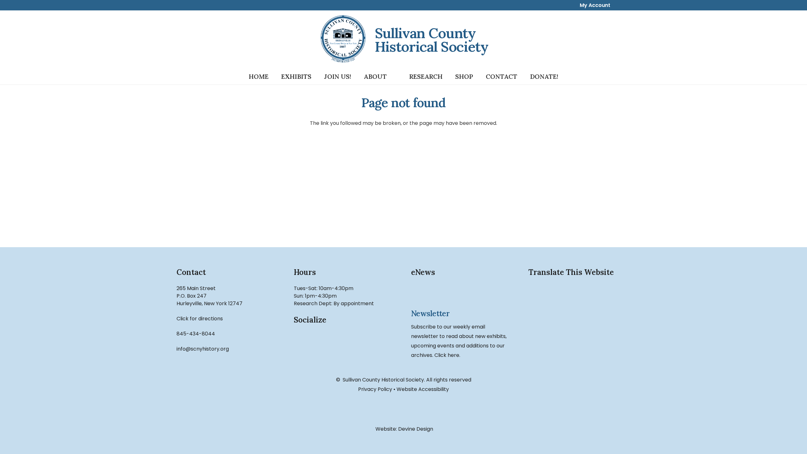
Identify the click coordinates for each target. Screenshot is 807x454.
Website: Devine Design (403, 429)
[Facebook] (308, 346)
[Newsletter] (462, 295)
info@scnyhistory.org (203, 348)
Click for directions (200, 318)
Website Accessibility (423, 389)
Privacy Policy (375, 389)
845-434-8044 (196, 333)
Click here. (447, 355)
